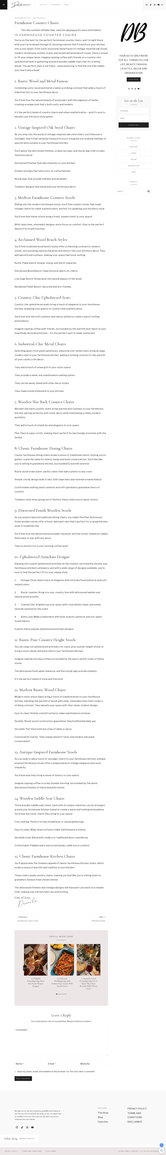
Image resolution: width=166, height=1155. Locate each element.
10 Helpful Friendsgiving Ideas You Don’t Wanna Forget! (35, 982)
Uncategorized (39, 18)
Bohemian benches (98, 919)
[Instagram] (146, 5)
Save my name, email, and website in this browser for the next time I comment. (56, 1071)
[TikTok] (150, 5)
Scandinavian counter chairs (27, 919)
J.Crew (133, 153)
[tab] (56, 994)
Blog (100, 1117)
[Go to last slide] (25, 968)
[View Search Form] (162, 5)
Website (85, 1063)
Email (52, 1063)
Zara (134, 172)
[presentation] (36, 960)
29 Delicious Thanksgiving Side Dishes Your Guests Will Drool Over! (62, 982)
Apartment (55, 4)
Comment (22, 1030)
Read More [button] (134, 79)
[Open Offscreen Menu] (3, 4)
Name (20, 1063)
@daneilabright (27, 1138)
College (43, 4)
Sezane (134, 159)
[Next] (97, 968)
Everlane (134, 147)
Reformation (133, 166)
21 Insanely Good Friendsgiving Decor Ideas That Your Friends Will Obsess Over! (88, 983)
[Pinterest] (154, 5)
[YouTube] (158, 5)
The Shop (103, 1112)
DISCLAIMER (134, 1121)
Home (66, 4)
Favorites (103, 1121)
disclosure (71, 30)
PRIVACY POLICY (137, 1108)
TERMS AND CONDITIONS (134, 1115)
